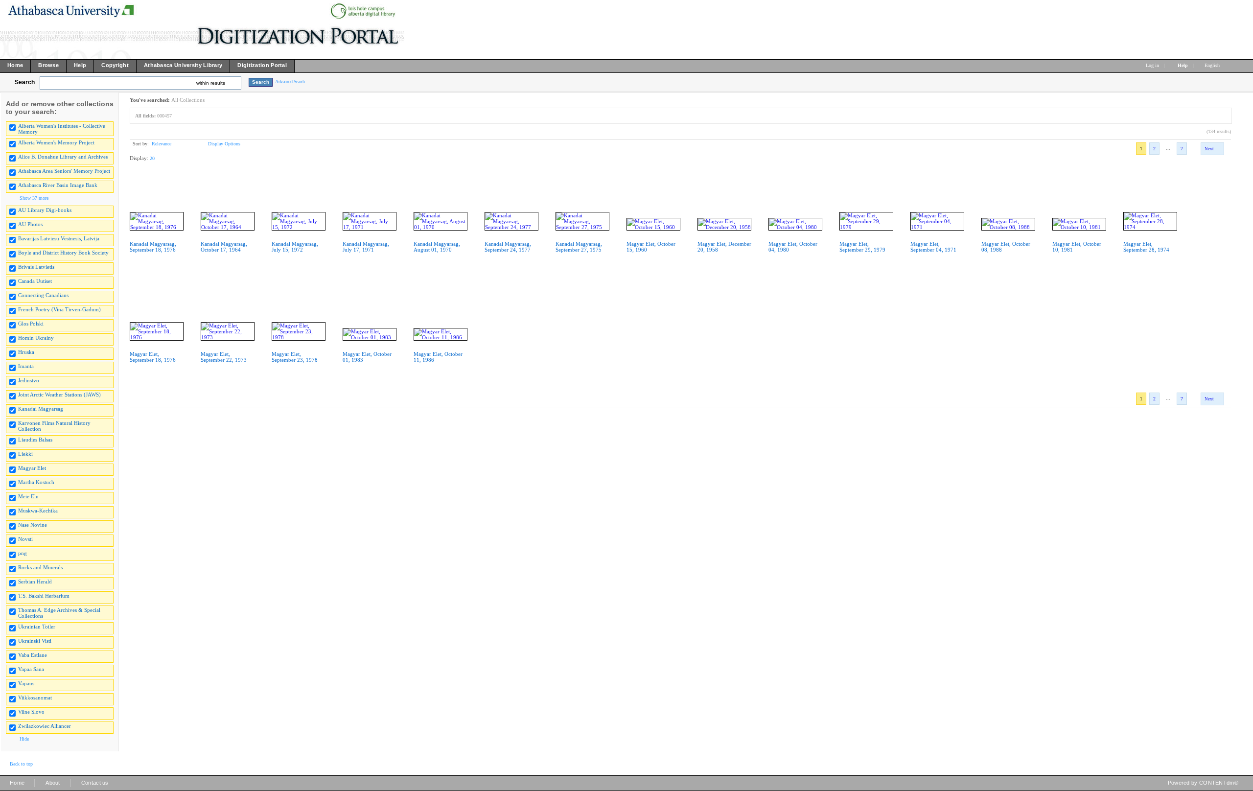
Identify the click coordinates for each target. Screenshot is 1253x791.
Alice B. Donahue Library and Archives (63, 157)
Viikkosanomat (35, 697)
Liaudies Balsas (35, 439)
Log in (1152, 65)
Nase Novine (32, 525)
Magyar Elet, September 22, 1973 (224, 357)
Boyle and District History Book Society (63, 253)
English (1213, 65)
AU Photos (30, 224)
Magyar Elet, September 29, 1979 (862, 247)
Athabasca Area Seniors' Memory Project (64, 171)
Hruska (26, 352)
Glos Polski (31, 323)
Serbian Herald (35, 581)
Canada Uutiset (35, 281)
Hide (24, 739)
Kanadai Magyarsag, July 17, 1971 (366, 247)
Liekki (25, 454)
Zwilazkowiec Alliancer (44, 726)
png (22, 553)
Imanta (26, 366)
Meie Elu (28, 496)
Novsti (25, 539)
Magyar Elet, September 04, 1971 (933, 247)
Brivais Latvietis (36, 267)
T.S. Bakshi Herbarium (44, 596)
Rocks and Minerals (40, 567)
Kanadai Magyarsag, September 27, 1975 (579, 247)
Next (1209, 148)
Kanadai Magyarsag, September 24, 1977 (508, 247)
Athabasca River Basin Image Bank (57, 185)
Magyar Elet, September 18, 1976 (153, 357)
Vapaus (26, 683)
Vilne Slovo (31, 712)
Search (25, 82)
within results (210, 83)
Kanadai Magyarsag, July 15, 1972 (295, 247)
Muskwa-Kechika (38, 510)
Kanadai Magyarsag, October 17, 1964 (224, 247)
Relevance (161, 143)
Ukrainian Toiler (36, 626)
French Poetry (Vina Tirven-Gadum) (59, 309)
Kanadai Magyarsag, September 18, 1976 (153, 247)
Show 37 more (34, 198)
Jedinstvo (28, 380)
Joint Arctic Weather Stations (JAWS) (59, 394)
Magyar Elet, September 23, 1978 (295, 357)
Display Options (224, 143)
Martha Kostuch (36, 482)
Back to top (21, 764)
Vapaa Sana (31, 669)
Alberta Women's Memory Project (56, 142)
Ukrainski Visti (34, 641)
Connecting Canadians (43, 295)
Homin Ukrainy (36, 338)
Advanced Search (290, 81)
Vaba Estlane (32, 655)
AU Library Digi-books (44, 210)
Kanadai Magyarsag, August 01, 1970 (437, 247)
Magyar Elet (32, 468)
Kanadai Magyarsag (40, 409)
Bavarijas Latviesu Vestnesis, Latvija (58, 238)
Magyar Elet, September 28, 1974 (1146, 247)
